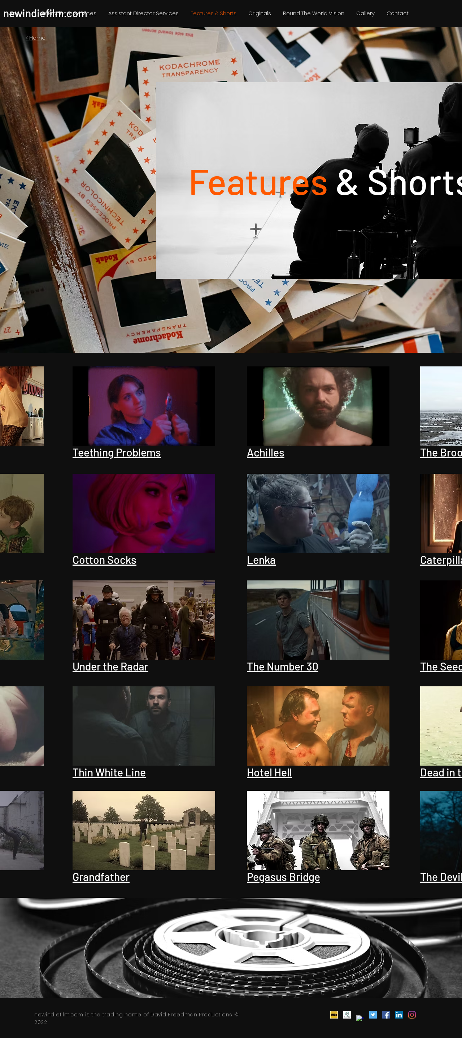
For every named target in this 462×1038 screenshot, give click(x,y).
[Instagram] (412, 1015)
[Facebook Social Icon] (386, 1015)
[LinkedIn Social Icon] (399, 1015)
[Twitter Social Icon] (373, 1015)
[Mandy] (347, 1015)
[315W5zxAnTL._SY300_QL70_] (334, 1015)
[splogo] (360, 1019)
